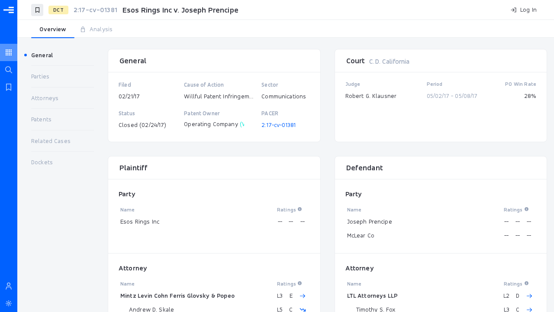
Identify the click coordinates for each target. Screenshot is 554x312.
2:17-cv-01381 (278, 124)
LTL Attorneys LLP (372, 295)
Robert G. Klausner (371, 95)
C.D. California (389, 61)
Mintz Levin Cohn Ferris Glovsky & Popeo (177, 295)
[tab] (52, 29)
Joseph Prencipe (369, 221)
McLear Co (360, 235)
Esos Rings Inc (139, 221)
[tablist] (285, 29)
